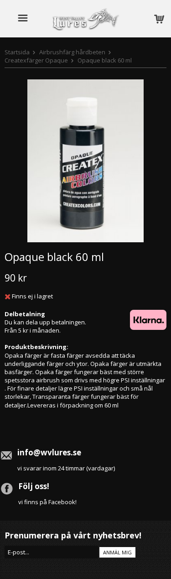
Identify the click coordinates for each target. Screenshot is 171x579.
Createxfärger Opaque (36, 60)
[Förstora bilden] (85, 160)
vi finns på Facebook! (47, 502)
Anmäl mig (117, 552)
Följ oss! (33, 486)
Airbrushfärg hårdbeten (72, 52)
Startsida (17, 52)
